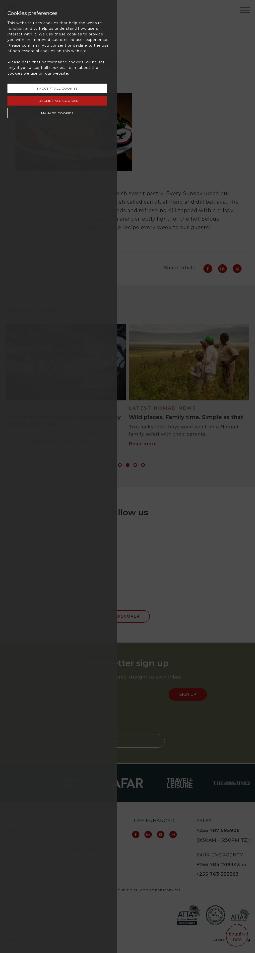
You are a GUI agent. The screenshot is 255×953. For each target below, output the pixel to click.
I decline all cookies (57, 101)
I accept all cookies (57, 88)
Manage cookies (57, 113)
